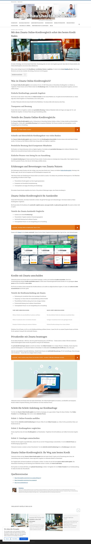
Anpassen (7, 538)
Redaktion (21, 488)
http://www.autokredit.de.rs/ (21, 482)
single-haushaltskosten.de (19, 541)
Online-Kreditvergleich (65, 170)
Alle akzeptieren (24, 538)
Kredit (66, 69)
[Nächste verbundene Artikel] (78, 510)
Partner (19, 232)
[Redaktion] (14, 490)
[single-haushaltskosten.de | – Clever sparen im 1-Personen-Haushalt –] (45, 11)
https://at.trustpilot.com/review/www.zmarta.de (26, 480)
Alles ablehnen (14, 538)
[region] (16, 534)
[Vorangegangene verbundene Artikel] (75, 510)
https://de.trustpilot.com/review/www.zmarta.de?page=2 (28, 478)
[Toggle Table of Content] (24, 75)
